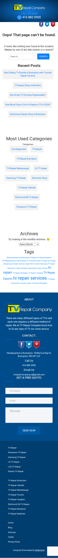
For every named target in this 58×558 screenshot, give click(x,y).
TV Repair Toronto (16, 495)
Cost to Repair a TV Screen (26, 261)
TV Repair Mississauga (18, 168)
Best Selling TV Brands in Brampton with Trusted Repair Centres (28, 74)
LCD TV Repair (14, 467)
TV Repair (37, 149)
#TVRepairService (9, 261)
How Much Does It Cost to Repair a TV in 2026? (27, 104)
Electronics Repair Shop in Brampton (28, 114)
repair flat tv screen (33, 264)
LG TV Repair (13, 462)
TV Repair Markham (16, 514)
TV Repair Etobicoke (17, 480)
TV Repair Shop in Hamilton (28, 85)
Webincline (40, 550)
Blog (10, 527)
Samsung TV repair (48, 264)
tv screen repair (25, 283)
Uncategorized (19, 149)
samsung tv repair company (17, 268)
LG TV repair (41, 168)
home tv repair (42, 261)
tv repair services (30, 278)
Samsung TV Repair (16, 178)
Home (10, 523)
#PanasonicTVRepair (29, 258)
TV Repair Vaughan (16, 499)
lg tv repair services (17, 264)
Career (11, 537)
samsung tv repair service (38, 268)
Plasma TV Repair (16, 471)
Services (12, 532)
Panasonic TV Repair (27, 207)
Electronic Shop (39, 178)
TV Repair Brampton (27, 159)
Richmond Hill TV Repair (26, 197)
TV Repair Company (35, 273)
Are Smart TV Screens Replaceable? (28, 95)
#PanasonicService (14, 258)
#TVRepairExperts (44, 258)
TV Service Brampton (39, 283)
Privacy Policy (14, 542)
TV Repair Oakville (27, 187)
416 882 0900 (31, 17)
